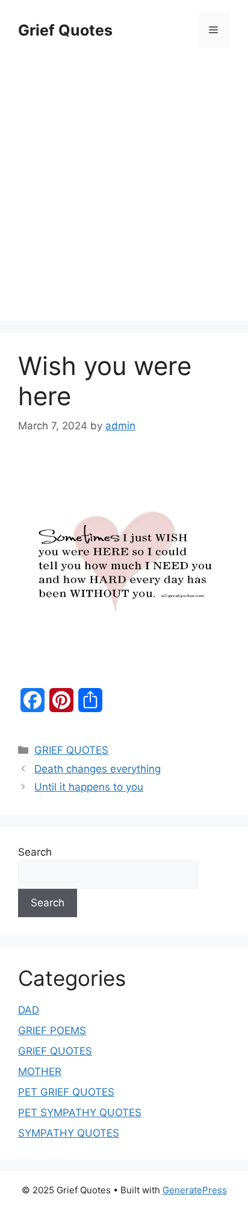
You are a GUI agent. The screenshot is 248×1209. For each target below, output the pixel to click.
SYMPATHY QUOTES (68, 1133)
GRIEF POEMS (52, 1030)
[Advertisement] (124, 178)
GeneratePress (195, 1190)
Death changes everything (97, 769)
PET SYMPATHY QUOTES (79, 1112)
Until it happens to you (88, 787)
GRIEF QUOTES (71, 750)
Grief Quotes (65, 30)
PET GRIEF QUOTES (66, 1092)
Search (35, 852)
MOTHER (39, 1071)
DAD (28, 1010)
